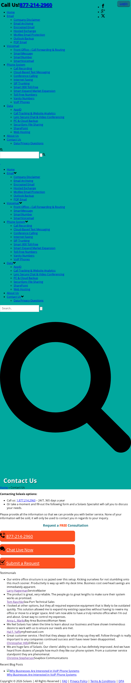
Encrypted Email (24, 27)
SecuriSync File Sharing (28, 124)
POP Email (20, 42)
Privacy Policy (79, 681)
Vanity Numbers (24, 98)
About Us (13, 136)
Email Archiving (23, 23)
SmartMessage (23, 53)
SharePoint (21, 128)
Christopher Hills (17, 643)
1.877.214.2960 (26, 500)
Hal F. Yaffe (14, 632)
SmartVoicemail (24, 61)
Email (10, 16)
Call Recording (23, 68)
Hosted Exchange (25, 31)
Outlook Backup (24, 38)
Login (124, 4)
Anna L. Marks (16, 620)
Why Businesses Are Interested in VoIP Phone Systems (42, 675)
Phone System (16, 65)
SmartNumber (23, 57)
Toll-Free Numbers (25, 94)
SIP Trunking (22, 83)
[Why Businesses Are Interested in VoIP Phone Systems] (43, 671)
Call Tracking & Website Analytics (35, 113)
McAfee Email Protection (29, 35)
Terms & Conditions (103, 681)
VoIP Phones (22, 102)
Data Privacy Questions (28, 143)
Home (11, 12)
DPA (121, 681)
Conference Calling (26, 76)
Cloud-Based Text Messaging (32, 72)
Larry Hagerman (17, 590)
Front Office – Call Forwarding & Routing (39, 50)
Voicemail (13, 46)
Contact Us (14, 139)
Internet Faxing (23, 80)
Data (10, 106)
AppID (17, 109)
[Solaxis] (0, 163)
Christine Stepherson (20, 658)
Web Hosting (22, 132)
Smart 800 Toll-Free (26, 87)
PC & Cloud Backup (26, 121)
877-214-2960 (36, 4)
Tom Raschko (15, 602)
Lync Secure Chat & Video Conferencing (39, 117)
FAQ (64, 681)
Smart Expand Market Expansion (34, 91)
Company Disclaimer (27, 20)
